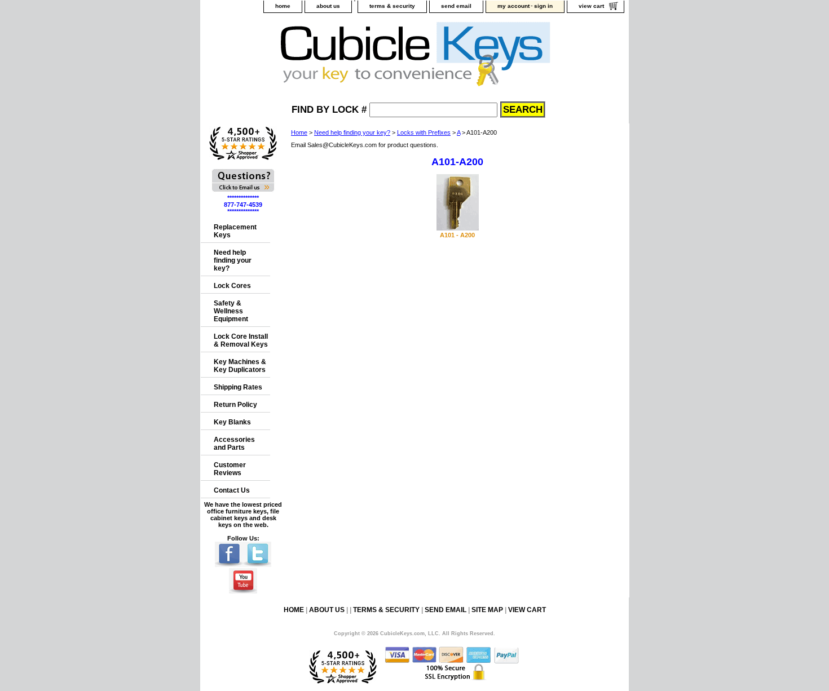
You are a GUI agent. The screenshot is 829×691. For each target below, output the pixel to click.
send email (456, 6)
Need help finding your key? (352, 132)
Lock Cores (232, 286)
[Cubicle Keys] (342, 57)
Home (299, 132)
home (282, 6)
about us (328, 6)
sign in (543, 6)
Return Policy (235, 405)
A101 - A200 (457, 235)
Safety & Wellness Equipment (231, 311)
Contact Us (232, 490)
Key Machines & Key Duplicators (240, 366)
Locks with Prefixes (424, 132)
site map (487, 610)
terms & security (392, 6)
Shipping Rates (238, 387)
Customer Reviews (230, 469)
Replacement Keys (235, 231)
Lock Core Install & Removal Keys (241, 340)
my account (513, 6)
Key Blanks (232, 422)
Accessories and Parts (234, 443)
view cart (591, 6)
